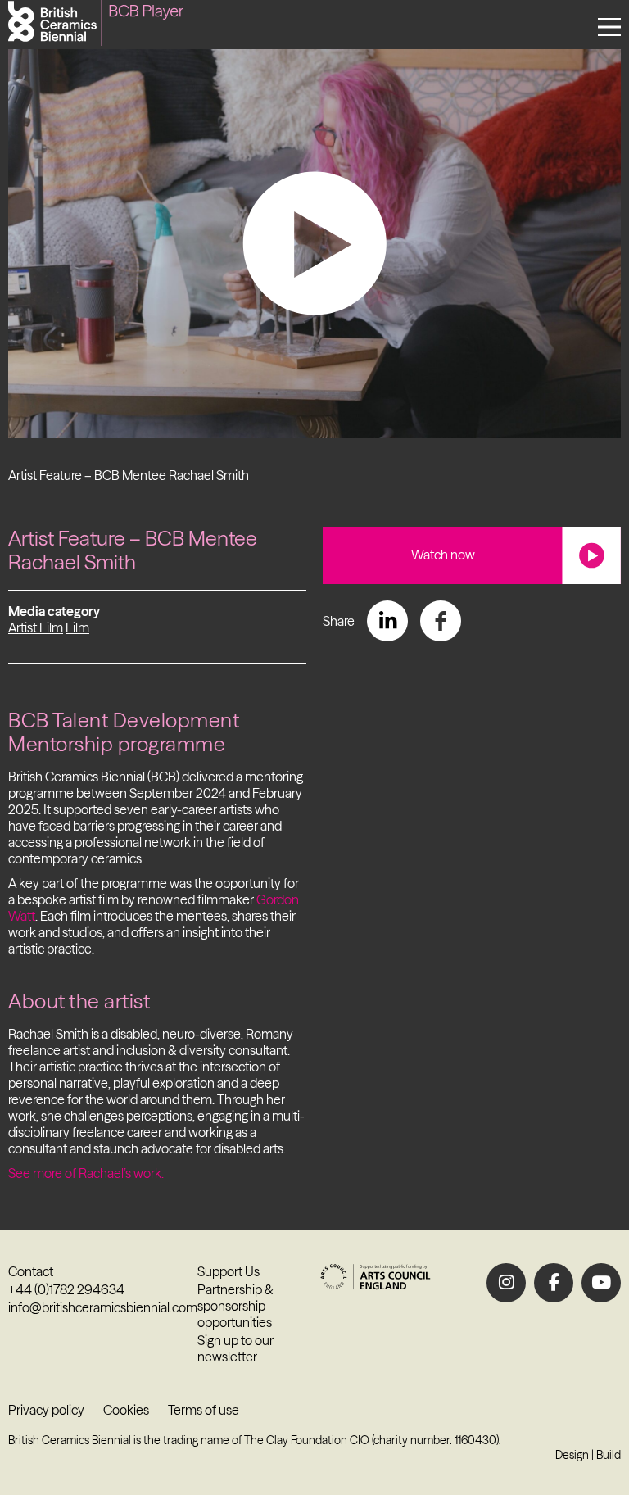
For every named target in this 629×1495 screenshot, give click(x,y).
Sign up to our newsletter (235, 1348)
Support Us (228, 1271)
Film (77, 627)
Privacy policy (46, 1410)
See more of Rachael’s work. (86, 1173)
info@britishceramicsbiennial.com (102, 1307)
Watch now (443, 554)
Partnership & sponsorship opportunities (235, 1305)
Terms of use (203, 1410)
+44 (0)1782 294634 (66, 1289)
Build (608, 1454)
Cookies (126, 1410)
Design (572, 1454)
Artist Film (35, 627)
